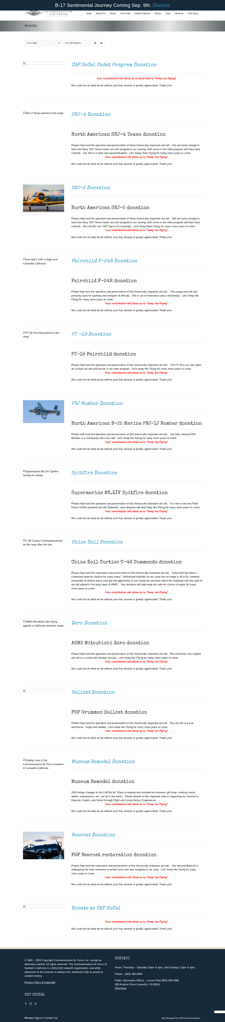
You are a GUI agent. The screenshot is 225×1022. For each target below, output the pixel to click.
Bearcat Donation (93, 835)
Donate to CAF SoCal (95, 908)
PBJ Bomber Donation (97, 403)
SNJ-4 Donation (90, 114)
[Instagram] (30, 1003)
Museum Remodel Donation (103, 762)
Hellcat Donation (93, 692)
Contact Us (51, 1017)
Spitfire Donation (94, 473)
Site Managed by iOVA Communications (180, 1018)
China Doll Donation (97, 542)
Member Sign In (33, 1017)
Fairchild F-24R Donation (104, 261)
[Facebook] (25, 1003)
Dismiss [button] (161, 5)
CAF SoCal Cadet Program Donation (113, 65)
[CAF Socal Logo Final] (48, 11)
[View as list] (101, 43)
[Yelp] (35, 1003)
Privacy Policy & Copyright (39, 982)
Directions (120, 988)
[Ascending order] (59, 43)
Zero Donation (89, 623)
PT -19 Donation (91, 334)
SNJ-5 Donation (90, 188)
